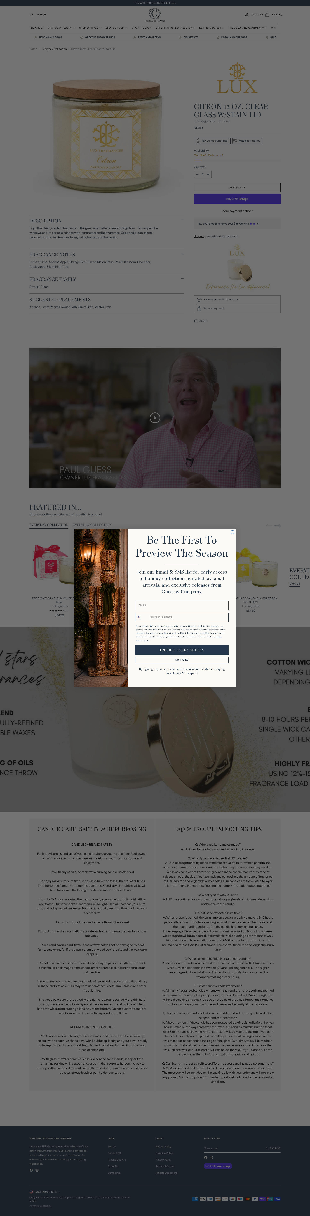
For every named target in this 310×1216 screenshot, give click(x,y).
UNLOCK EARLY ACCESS (182, 650)
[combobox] (142, 617)
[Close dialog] (232, 532)
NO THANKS (181, 660)
